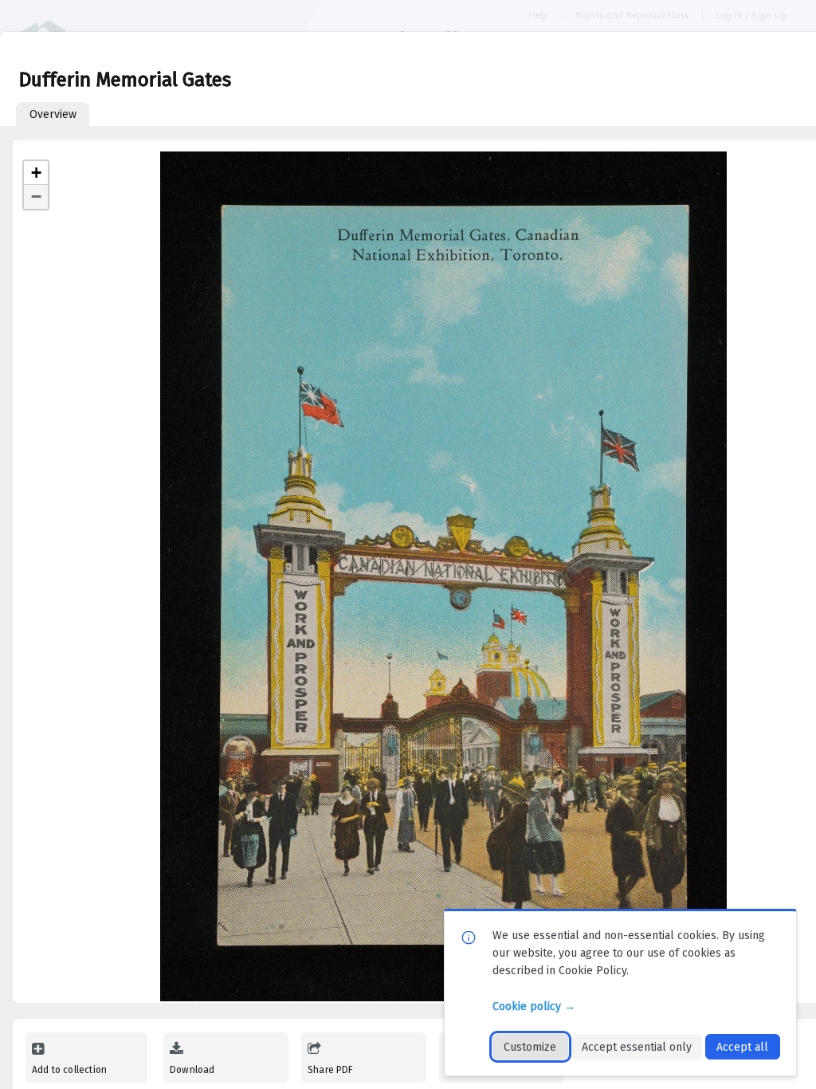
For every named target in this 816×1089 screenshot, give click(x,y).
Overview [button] (52, 114)
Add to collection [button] (69, 1069)
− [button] (36, 196)
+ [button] (36, 173)
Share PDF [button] (331, 1069)
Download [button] (192, 1069)
